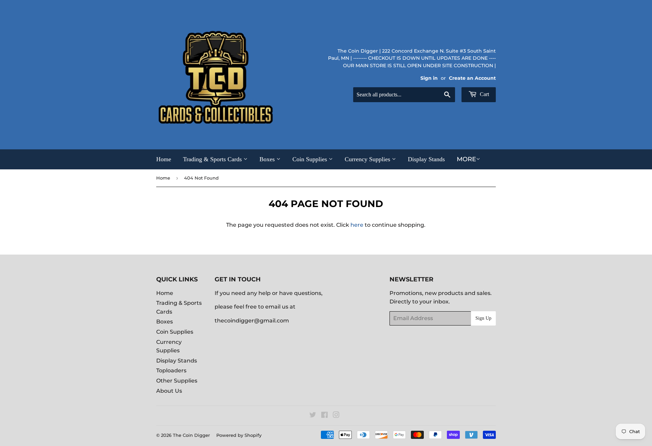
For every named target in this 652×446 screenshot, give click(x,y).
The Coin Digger (191, 435)
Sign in (429, 78)
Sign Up (483, 318)
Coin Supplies (310, 159)
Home (163, 159)
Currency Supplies (368, 159)
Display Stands (426, 159)
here (356, 225)
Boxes (267, 159)
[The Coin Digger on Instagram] (336, 415)
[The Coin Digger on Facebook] (324, 415)
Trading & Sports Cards (213, 159)
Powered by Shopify (238, 435)
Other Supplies (176, 380)
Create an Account (472, 78)
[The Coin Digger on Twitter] (312, 415)
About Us (169, 391)
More (466, 159)
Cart (483, 94)
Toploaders (171, 370)
